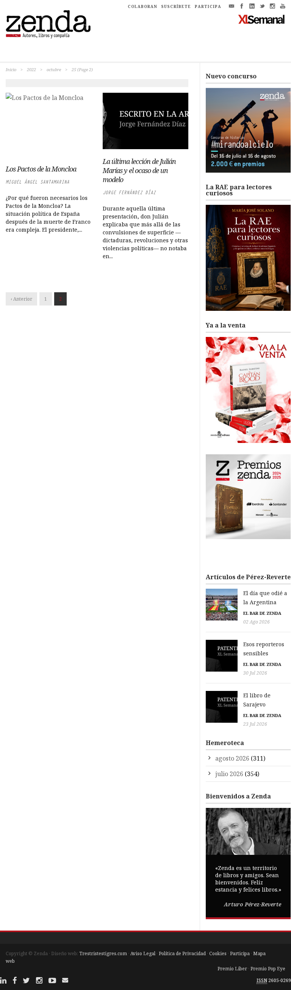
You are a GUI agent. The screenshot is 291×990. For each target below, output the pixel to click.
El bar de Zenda (262, 613)
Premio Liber (232, 968)
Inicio (11, 69)
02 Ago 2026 (256, 622)
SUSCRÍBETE (176, 6)
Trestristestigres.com (103, 953)
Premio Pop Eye (267, 968)
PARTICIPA (208, 6)
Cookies (218, 953)
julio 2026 (229, 774)
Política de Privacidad (182, 953)
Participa (240, 953)
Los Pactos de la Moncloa (41, 168)
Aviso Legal (142, 953)
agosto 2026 (232, 758)
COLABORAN (142, 6)
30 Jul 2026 (255, 673)
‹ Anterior (21, 299)
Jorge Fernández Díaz (129, 192)
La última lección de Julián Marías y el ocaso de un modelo (139, 170)
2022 (31, 69)
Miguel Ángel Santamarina (37, 182)
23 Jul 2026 (255, 724)
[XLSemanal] (261, 19)
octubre (54, 69)
